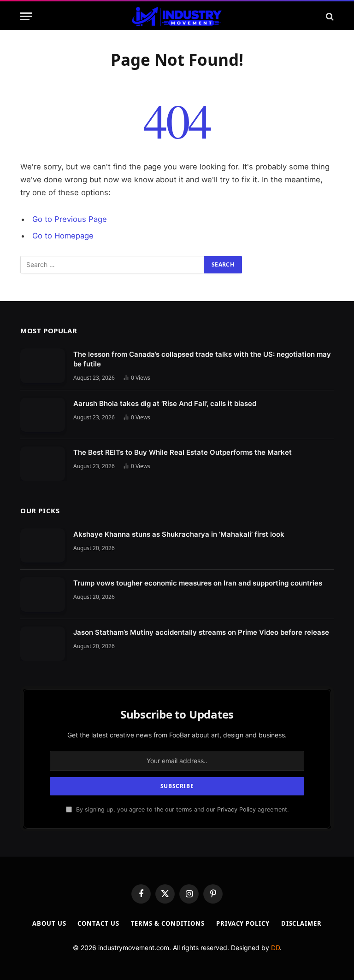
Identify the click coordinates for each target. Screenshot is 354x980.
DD (275, 947)
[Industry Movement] (177, 16)
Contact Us (98, 923)
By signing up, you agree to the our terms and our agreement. (181, 809)
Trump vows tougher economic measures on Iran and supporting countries (197, 583)
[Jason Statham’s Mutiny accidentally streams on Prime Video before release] (42, 643)
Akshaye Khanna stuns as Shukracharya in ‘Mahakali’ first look (178, 534)
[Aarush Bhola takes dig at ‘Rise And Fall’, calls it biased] (42, 415)
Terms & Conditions (168, 923)
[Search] (329, 16)
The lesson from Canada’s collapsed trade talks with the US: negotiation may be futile (202, 359)
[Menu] (26, 16)
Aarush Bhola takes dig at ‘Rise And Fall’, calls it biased (164, 403)
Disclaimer (301, 923)
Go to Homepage (63, 235)
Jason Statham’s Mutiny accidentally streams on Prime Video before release (201, 632)
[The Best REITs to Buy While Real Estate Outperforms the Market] (42, 464)
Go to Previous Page (69, 219)
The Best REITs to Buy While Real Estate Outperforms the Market (182, 452)
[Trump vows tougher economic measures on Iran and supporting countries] (42, 594)
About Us (49, 923)
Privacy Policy (236, 809)
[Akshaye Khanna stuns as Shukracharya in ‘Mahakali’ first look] (42, 545)
